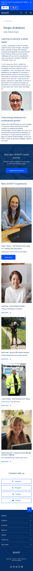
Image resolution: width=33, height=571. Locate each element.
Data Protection (21, 559)
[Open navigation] (31, 13)
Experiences (8, 21)
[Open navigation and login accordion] (26, 13)
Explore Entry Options (16, 170)
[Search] (21, 13)
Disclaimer (9, 559)
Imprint (14, 559)
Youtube (18, 500)
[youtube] (22, 567)
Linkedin (18, 494)
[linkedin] (16, 567)
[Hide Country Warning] (31, 2)
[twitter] (19, 567)
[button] (16, 515)
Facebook (18, 481)
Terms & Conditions (16, 560)
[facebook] (11, 567)
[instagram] (14, 567)
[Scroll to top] (29, 509)
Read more (8, 257)
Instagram (18, 488)
